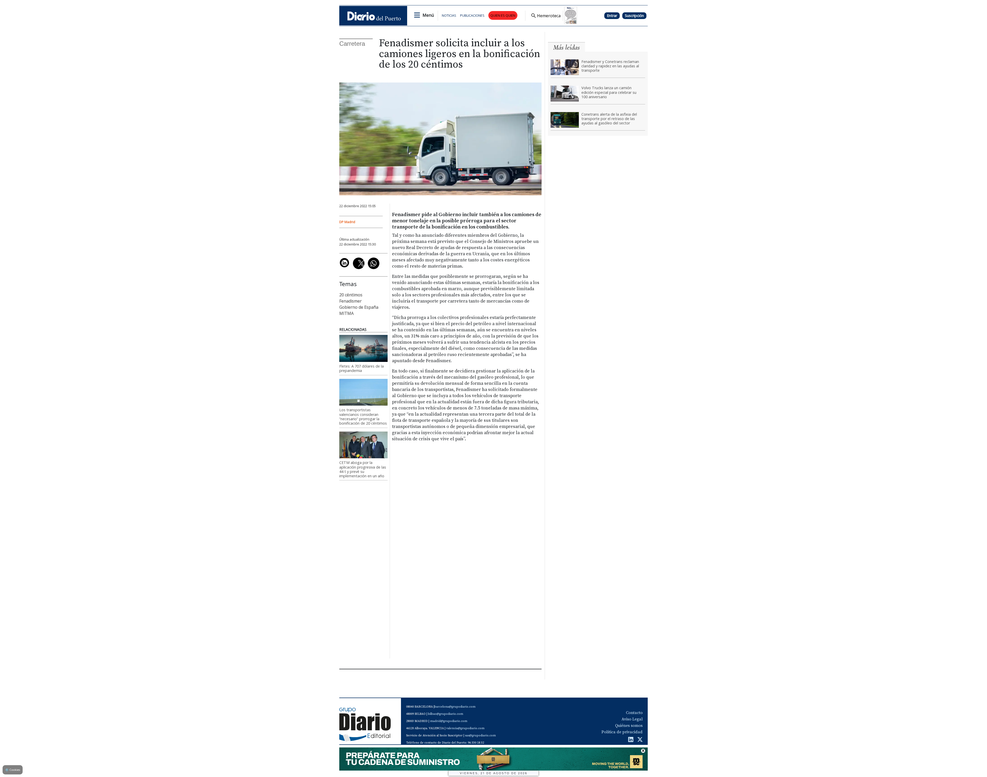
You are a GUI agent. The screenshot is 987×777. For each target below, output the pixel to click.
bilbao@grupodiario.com (445, 714)
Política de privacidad (622, 732)
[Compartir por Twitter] (358, 263)
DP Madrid (347, 222)
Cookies (12, 770)
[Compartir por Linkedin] (344, 263)
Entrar (612, 15)
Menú (428, 15)
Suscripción (634, 15)
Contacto (634, 712)
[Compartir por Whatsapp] (373, 263)
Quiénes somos (629, 725)
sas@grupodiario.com (480, 735)
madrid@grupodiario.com (448, 721)
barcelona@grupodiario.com (455, 707)
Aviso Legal (632, 719)
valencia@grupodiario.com (465, 728)
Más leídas (566, 47)
